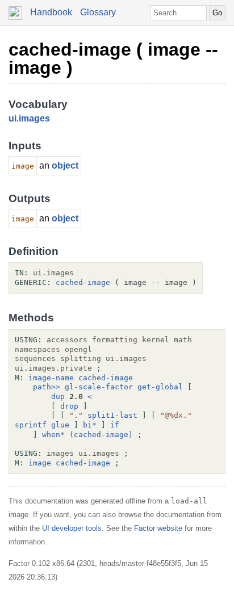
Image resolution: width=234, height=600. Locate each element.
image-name (51, 378)
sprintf (31, 425)
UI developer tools (72, 528)
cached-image (83, 282)
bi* (90, 425)
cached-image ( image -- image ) (113, 58)
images (34, 118)
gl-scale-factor (99, 387)
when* (53, 434)
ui (12, 118)
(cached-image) (101, 434)
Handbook (51, 12)
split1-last (112, 415)
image (39, 463)
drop (69, 406)
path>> (46, 387)
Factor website (158, 528)
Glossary (98, 12)
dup (58, 396)
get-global (160, 387)
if (114, 425)
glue (60, 425)
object (65, 165)
